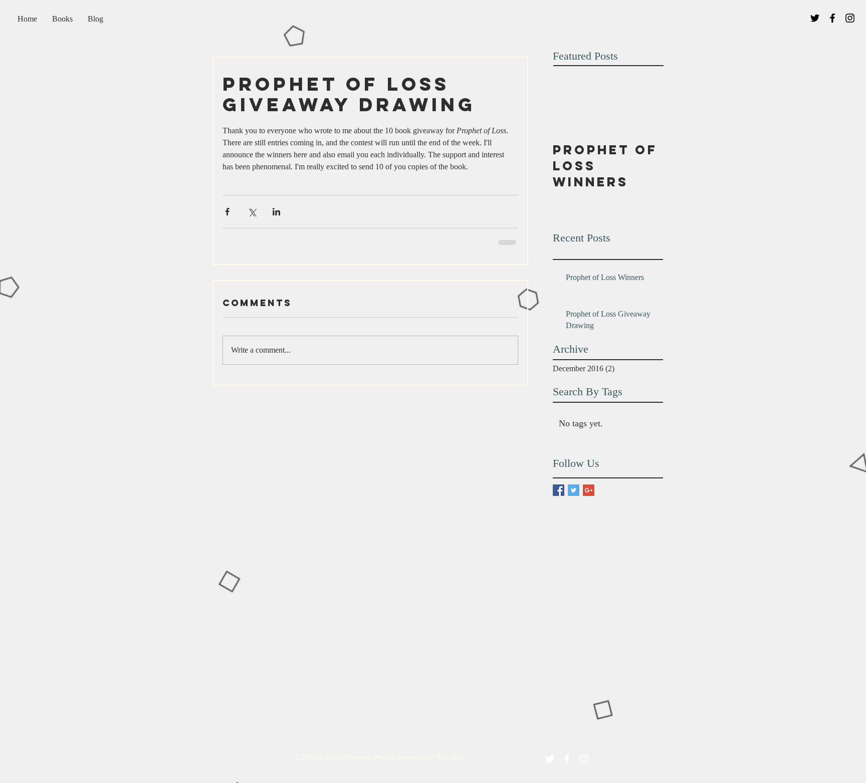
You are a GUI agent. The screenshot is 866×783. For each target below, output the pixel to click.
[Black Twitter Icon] (815, 18)
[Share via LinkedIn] (276, 211)
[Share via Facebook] (227, 211)
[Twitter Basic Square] (573, 490)
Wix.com (449, 757)
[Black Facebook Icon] (832, 18)
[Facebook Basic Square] (558, 490)
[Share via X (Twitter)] (252, 211)
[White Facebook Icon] (567, 759)
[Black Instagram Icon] (850, 18)
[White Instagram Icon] (584, 759)
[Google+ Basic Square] (588, 490)
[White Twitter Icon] (550, 759)
